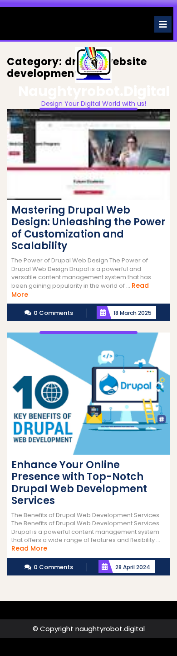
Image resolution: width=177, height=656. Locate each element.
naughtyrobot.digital (94, 91)
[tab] (163, 24)
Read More (29, 548)
